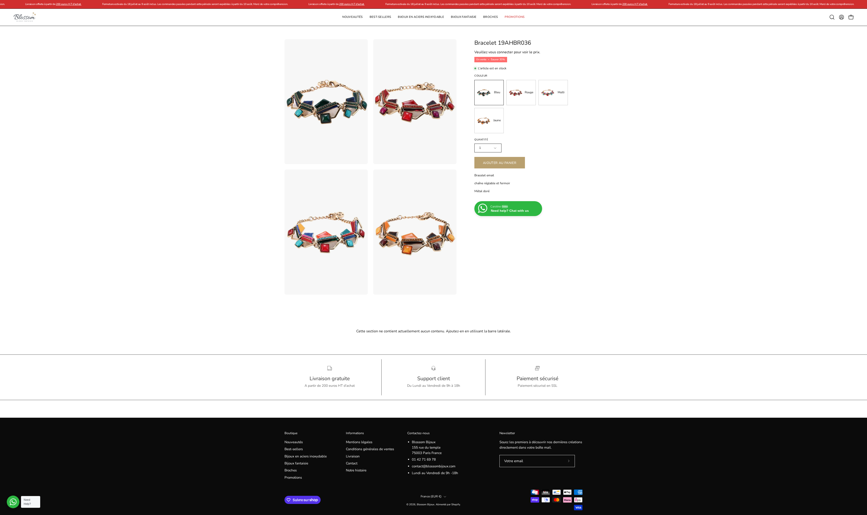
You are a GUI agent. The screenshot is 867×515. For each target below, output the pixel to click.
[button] (490, 17)
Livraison (353, 456)
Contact (351, 463)
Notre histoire (356, 470)
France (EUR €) (431, 496)
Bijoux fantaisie (296, 463)
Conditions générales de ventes (370, 449)
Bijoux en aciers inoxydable (305, 456)
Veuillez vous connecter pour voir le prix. (507, 52)
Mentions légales (359, 442)
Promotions (293, 477)
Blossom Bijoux (425, 504)
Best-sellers (293, 449)
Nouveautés (293, 442)
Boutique (290, 433)
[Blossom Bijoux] (25, 17)
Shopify (455, 504)
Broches (290, 470)
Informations (355, 433)
